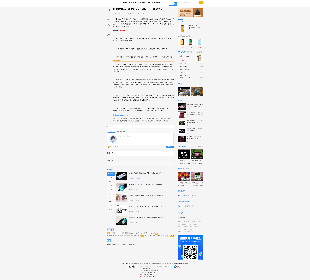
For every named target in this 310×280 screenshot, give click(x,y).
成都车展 (180, 221)
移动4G (154, 236)
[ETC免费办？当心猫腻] (184, 172)
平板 (110, 185)
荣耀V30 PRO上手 (196, 160)
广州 (187, 195)
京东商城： (195, 27)
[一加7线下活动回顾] (197, 150)
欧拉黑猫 (199, 221)
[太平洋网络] (132, 266)
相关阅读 (110, 173)
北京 (179, 195)
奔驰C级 (180, 226)
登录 (111, 131)
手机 (110, 177)
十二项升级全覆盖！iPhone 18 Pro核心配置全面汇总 (194, 137)
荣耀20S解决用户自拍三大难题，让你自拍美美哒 (146, 184)
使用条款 (155, 263)
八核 (148, 236)
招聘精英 (169, 263)
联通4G (159, 236)
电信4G (163, 236)
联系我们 (160, 263)
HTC (117, 233)
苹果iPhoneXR (175, 4)
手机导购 (131, 178)
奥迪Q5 (197, 226)
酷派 (137, 233)
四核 (146, 236)
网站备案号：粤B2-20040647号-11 (147, 272)
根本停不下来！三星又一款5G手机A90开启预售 (146, 206)
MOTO (120, 233)
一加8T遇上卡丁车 (183, 160)
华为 (149, 233)
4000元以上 (138, 236)
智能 (110, 201)
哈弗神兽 (186, 226)
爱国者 (134, 244)
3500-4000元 (131, 236)
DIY (110, 189)
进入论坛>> (200, 146)
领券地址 (154, 38)
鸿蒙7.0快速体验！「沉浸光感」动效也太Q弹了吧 (195, 129)
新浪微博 (108, 29)
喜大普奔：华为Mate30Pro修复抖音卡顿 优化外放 (146, 218)
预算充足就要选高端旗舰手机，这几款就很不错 (146, 173)
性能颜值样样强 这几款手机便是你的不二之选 (156, 121)
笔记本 (111, 181)
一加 (146, 233)
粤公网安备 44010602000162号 (148, 276)
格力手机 (114, 244)
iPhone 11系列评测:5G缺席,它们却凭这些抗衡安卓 (157, 118)
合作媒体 (146, 263)
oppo (135, 233)
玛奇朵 (189, 224)
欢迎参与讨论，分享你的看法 (125, 136)
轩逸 (191, 229)
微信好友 (108, 24)
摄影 (110, 193)
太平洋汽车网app (182, 231)
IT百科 (180, 168)
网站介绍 (132, 263)
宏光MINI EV (187, 221)
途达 (179, 224)
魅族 (132, 233)
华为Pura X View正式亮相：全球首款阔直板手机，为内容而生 (195, 113)
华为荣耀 (152, 233)
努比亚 (143, 233)
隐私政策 (137, 263)
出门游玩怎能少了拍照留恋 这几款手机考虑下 (127, 121)
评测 (114, 118)
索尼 (123, 233)
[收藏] (108, 15)
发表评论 (170, 146)
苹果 (111, 233)
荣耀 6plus (171, 235)
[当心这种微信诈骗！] (197, 172)
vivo (140, 233)
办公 (110, 210)
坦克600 (192, 226)
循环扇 (130, 244)
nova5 (119, 244)
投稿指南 (151, 263)
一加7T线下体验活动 (197, 163)
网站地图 (174, 263)
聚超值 (180, 84)
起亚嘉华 (184, 224)
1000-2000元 (117, 236)
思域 (179, 229)
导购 (114, 121)
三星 (114, 233)
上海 (183, 195)
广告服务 (141, 263)
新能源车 (190, 231)
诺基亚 (126, 233)
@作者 (117, 146)
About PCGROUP (126, 263)
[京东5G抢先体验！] (184, 150)
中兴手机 (109, 244)
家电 (110, 197)
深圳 (191, 195)
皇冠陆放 (195, 224)
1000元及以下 (110, 236)
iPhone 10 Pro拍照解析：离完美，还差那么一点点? (128, 118)
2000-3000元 (124, 236)
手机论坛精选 (182, 146)
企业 (110, 205)
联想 (129, 233)
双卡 (151, 236)
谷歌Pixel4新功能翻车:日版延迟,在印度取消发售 (146, 195)
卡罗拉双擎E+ (185, 229)
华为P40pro (125, 244)
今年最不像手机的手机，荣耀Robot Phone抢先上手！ (194, 121)
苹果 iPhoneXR (193, 25)
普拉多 (193, 221)
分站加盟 (164, 263)
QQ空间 (108, 34)
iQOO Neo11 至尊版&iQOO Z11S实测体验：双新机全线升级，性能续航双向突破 (195, 106)
